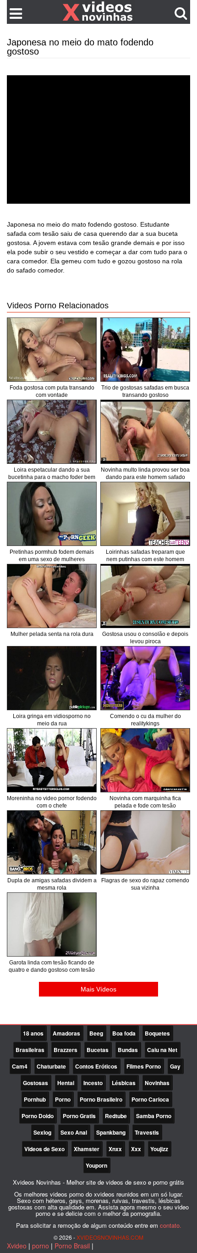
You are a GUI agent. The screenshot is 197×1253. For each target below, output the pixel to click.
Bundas (128, 1050)
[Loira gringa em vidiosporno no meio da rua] (51, 678)
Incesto (93, 1083)
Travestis (147, 1132)
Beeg (96, 1033)
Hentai (65, 1083)
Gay (175, 1066)
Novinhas (157, 1083)
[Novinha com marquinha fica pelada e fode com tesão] (145, 760)
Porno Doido (38, 1116)
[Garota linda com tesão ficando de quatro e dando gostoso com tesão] (51, 924)
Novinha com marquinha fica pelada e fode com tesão (145, 802)
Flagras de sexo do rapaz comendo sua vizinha (145, 884)
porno (40, 1245)
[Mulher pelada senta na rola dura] (51, 596)
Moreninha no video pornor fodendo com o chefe (52, 802)
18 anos (33, 1033)
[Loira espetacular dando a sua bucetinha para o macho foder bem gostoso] (51, 431)
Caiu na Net (162, 1050)
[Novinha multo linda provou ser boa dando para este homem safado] (145, 431)
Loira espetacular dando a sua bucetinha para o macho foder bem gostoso (51, 477)
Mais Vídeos (98, 989)
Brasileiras (30, 1050)
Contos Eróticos (96, 1066)
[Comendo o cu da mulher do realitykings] (145, 678)
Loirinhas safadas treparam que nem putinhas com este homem (145, 555)
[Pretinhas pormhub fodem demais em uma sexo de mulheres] (51, 514)
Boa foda (124, 1033)
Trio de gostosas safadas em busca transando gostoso (145, 391)
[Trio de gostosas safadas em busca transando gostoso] (145, 349)
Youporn (96, 1165)
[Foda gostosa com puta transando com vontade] (51, 349)
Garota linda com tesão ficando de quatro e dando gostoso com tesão (52, 966)
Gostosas (35, 1083)
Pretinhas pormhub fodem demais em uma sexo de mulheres (52, 555)
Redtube (116, 1116)
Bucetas (98, 1050)
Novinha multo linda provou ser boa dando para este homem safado (145, 473)
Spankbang (111, 1132)
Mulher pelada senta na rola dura (52, 634)
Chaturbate (51, 1066)
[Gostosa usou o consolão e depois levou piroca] (145, 596)
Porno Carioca (150, 1099)
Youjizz (159, 1149)
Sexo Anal (73, 1132)
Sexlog (42, 1132)
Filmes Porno (143, 1066)
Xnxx (115, 1149)
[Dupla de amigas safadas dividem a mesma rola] (51, 842)
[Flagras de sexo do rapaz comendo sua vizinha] (145, 842)
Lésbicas (124, 1083)
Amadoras (66, 1033)
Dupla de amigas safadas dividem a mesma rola (52, 884)
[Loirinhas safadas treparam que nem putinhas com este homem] (145, 514)
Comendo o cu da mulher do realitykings (145, 720)
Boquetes (157, 1033)
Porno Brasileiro (101, 1099)
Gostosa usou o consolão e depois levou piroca (145, 638)
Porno (63, 1099)
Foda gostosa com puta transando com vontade (52, 391)
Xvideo (17, 1245)
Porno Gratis (79, 1116)
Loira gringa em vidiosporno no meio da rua (52, 720)
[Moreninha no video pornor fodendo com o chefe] (51, 760)
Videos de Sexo (44, 1149)
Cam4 (19, 1066)
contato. (170, 1225)
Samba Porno (153, 1116)
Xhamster (86, 1149)
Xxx (136, 1149)
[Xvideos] (98, 11)
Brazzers (65, 1050)
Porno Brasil (72, 1245)
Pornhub (35, 1099)
